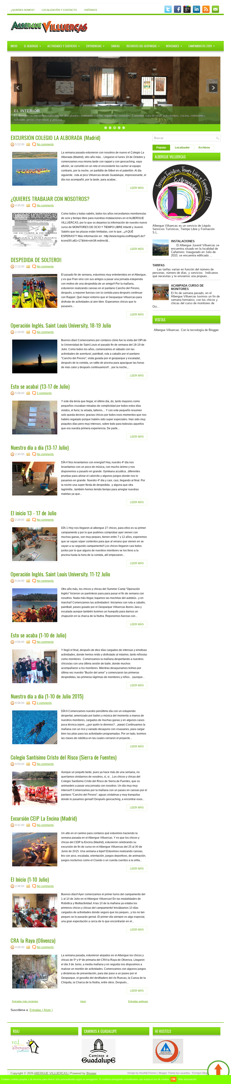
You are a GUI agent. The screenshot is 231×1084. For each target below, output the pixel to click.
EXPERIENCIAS (95, 45)
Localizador (182, 147)
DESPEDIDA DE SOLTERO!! (36, 259)
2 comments (44, 393)
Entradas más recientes (25, 1001)
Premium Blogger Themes (206, 1073)
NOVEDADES (174, 45)
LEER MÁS (137, 187)
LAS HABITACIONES (34, 111)
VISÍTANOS (90, 10)
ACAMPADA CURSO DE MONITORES (187, 287)
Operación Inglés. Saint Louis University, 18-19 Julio (61, 325)
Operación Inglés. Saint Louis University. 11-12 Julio (60, 574)
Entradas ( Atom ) (41, 1010)
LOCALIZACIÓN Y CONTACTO (59, 10)
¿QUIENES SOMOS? (23, 10)
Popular (161, 147)
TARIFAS (115, 46)
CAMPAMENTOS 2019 (201, 45)
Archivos (204, 147)
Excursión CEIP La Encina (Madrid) (44, 818)
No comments (45, 144)
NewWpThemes (148, 1073)
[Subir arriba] (218, 1071)
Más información (187, 1079)
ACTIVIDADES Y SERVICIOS (63, 45)
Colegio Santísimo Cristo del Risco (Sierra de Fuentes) (63, 757)
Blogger (213, 330)
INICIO (14, 46)
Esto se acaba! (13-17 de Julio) (40, 386)
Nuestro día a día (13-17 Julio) (40, 447)
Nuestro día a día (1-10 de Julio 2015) (47, 696)
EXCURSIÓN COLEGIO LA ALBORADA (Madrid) (55, 137)
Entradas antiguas (138, 1001)
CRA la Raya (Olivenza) (33, 940)
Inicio (83, 1001)
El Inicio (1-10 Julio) (30, 879)
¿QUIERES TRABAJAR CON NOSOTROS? (50, 198)
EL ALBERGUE (32, 45)
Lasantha (185, 1073)
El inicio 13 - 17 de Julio (33, 513)
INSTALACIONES (183, 241)
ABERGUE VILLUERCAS (51, 1073)
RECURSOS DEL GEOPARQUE (143, 45)
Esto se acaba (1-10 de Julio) (38, 635)
